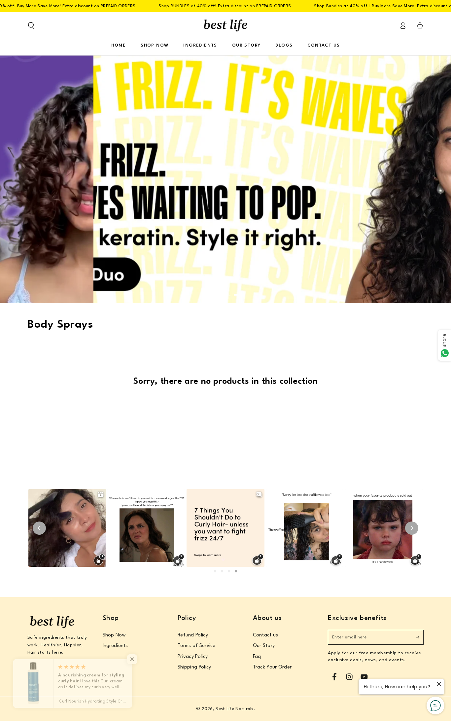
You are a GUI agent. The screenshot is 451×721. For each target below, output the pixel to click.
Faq (257, 656)
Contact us (265, 635)
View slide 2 (225, 291)
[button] (31, 25)
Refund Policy (193, 635)
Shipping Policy (194, 667)
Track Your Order (272, 667)
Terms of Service (197, 645)
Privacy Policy (193, 656)
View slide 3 (239, 291)
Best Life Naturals (234, 709)
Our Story (264, 645)
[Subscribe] (420, 637)
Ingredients (115, 645)
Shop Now (114, 635)
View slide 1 (212, 291)
